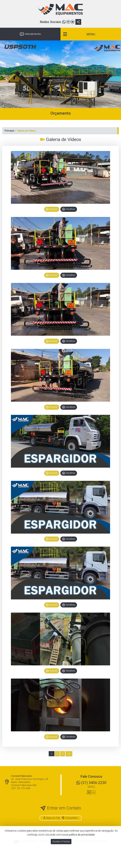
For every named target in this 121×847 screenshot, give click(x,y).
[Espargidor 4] (60, 375)
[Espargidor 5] (60, 441)
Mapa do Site (53, 818)
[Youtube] (72, 22)
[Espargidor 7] (60, 573)
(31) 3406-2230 (93, 782)
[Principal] (60, 9)
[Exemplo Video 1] (60, 639)
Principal (9, 130)
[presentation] (89, 792)
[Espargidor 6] (60, 507)
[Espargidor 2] (60, 243)
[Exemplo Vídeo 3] (60, 705)
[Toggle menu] (90, 34)
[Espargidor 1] (60, 177)
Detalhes (68, 209)
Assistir (52, 209)
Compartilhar (71, 818)
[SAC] (64, 22)
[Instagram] (68, 22)
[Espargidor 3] (60, 309)
